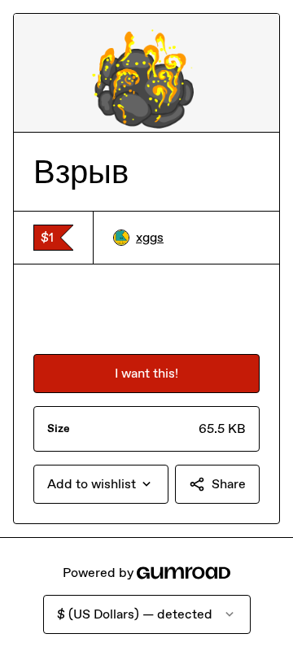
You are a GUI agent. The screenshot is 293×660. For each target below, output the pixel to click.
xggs (150, 237)
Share (229, 484)
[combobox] (100, 484)
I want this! (146, 373)
